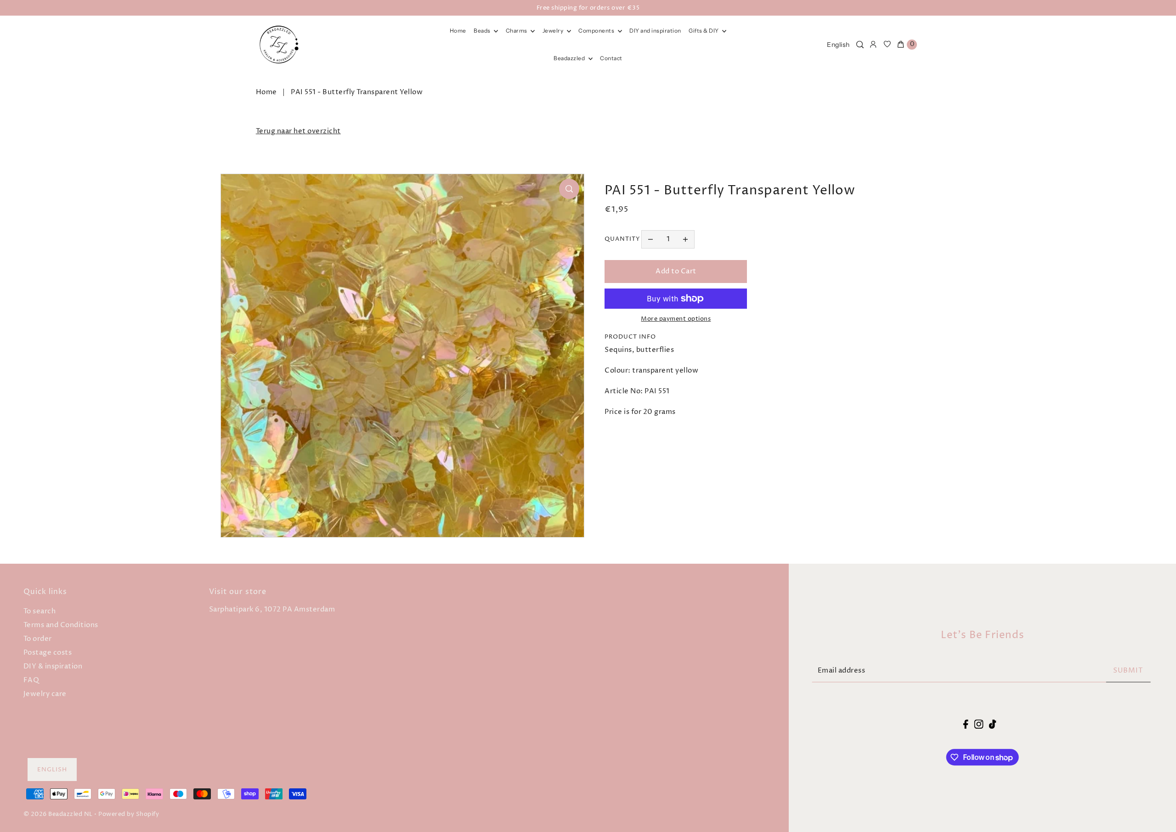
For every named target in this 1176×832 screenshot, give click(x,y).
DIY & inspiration (53, 666)
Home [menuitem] (458, 30)
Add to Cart (676, 271)
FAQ (31, 680)
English (838, 44)
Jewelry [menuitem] (554, 30)
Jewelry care (45, 694)
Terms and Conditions (60, 625)
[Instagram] (978, 724)
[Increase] (685, 239)
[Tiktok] (992, 724)
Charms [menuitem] (517, 30)
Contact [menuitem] (611, 58)
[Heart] (887, 44)
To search (39, 611)
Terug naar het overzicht (298, 131)
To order (37, 639)
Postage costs (47, 652)
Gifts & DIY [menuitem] (704, 30)
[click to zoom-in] (569, 189)
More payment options (676, 319)
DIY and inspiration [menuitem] (655, 30)
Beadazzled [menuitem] (570, 58)
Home (266, 92)
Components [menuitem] (597, 30)
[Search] (860, 44)
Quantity (622, 239)
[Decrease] (650, 239)
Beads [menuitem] (483, 30)
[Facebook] (965, 724)
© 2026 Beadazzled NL (58, 814)
